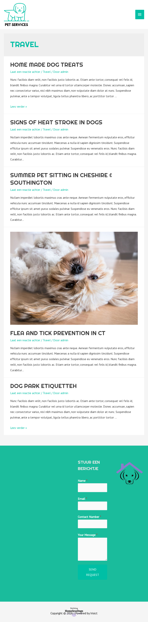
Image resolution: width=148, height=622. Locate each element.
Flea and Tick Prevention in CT (57, 333)
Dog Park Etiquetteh (43, 385)
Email (82, 499)
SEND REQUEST (92, 572)
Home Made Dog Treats (46, 64)
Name (82, 480)
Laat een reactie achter (25, 72)
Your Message (87, 535)
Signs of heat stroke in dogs (56, 122)
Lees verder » (18, 106)
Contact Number (89, 517)
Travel (47, 72)
